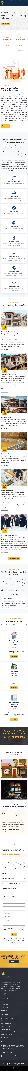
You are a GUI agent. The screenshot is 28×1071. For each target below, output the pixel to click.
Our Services (4, 1005)
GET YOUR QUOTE (5, 23)
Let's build (5, 607)
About (2, 1002)
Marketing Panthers (17, 1064)
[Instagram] (5, 994)
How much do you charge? (8, 878)
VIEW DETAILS (4, 349)
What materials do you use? (9, 888)
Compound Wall (5, 454)
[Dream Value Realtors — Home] (4, 3)
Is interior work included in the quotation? (12, 883)
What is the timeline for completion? (11, 874)
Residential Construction (8, 332)
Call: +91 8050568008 (14, 737)
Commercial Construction (9, 375)
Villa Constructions (7, 417)
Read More (5, 126)
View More (14, 656)
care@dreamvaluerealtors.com (11, 1056)
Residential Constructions (8, 1018)
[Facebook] (2, 994)
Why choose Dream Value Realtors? (11, 854)
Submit (14, 934)
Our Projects (4, 1007)
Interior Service (5, 1037)
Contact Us (14, 962)
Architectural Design (7, 491)
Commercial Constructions (8, 1021)
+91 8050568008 (7, 1052)
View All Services (14, 558)
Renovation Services (6, 1034)
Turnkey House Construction (9, 535)
